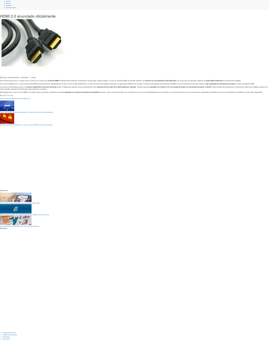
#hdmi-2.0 (27, 98)
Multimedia (15, 98)
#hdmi (21, 98)
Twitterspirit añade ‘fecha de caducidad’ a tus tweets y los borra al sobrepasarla (26, 112)
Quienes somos (11, 7)
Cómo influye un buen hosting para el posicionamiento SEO (20, 203)
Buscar (8, 3)
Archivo (8, 1)
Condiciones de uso (9, 333)
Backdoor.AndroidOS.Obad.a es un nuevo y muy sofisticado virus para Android (26, 125)
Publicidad (6, 337)
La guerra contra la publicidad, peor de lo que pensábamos (19, 226)
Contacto (9, 5)
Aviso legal (6, 339)
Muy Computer (8, 95)
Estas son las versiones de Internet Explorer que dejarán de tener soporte (24, 215)
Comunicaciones (5, 98)
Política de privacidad (10, 335)
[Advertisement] (51, 71)
